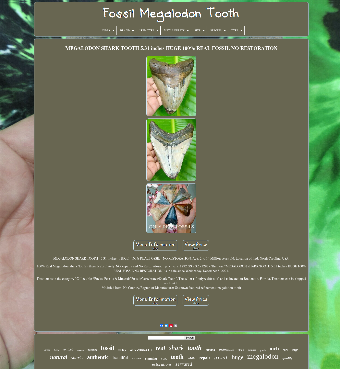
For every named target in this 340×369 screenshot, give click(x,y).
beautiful (120, 357)
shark (176, 347)
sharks (77, 357)
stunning (151, 358)
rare (285, 349)
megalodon (263, 356)
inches (136, 358)
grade (263, 350)
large (295, 350)
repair (204, 357)
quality (287, 358)
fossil (107, 347)
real (160, 348)
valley (122, 350)
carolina (80, 350)
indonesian (141, 349)
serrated (184, 364)
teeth (177, 356)
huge (237, 357)
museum (92, 349)
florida (164, 359)
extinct (68, 349)
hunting (210, 349)
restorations (161, 364)
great (47, 349)
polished (252, 350)
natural (58, 357)
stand (241, 350)
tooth (195, 347)
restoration (226, 349)
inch (274, 348)
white (191, 358)
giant (221, 357)
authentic (98, 357)
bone (56, 350)
